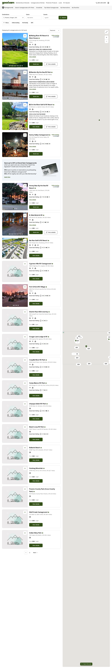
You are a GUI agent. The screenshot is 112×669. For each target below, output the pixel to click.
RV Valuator (66, 3)
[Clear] (23, 18)
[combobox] (13, 17)
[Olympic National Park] (99, 120)
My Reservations (65, 7)
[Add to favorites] (25, 36)
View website (52, 64)
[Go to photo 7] (17, 65)
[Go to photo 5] (14, 65)
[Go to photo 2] (9, 65)
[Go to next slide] (25, 50)
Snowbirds (39, 7)
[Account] (108, 2)
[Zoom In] (106, 37)
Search (64, 17)
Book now (36, 64)
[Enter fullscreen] (106, 32)
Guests (45, 14)
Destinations (5, 14)
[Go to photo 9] (20, 65)
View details (32, 56)
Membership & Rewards (22, 3)
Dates (27, 14)
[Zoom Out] (106, 41)
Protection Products (51, 3)
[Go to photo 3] (16, 155)
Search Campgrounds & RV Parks (24, 7)
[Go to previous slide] (4, 50)
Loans (60, 3)
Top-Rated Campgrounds (51, 7)
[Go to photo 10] (22, 65)
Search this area (87, 664)
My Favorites (75, 7)
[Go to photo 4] (12, 65)
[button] (7, 177)
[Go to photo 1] (7, 65)
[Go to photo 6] (15, 65)
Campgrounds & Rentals (38, 3)
